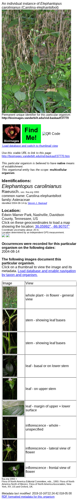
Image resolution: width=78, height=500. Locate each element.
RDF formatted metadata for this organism (28, 496)
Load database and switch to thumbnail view (30, 145)
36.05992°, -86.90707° (52, 226)
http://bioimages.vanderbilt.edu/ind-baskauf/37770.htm (36, 156)
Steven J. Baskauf (37, 203)
